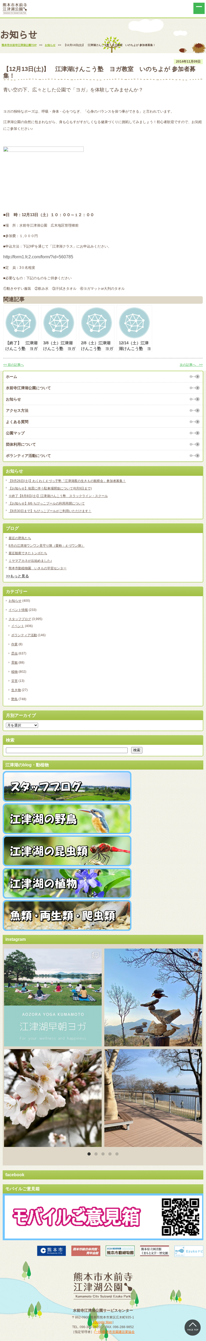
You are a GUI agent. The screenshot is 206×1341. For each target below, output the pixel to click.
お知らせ (13, 399)
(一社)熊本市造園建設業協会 (114, 1332)
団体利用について (21, 444)
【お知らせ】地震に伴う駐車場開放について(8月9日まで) (50, 488)
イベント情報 (18, 610)
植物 (14, 672)
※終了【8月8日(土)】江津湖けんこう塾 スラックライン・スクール (58, 496)
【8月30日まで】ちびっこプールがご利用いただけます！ (50, 511)
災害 (14, 681)
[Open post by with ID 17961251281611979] (53, 997)
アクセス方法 (17, 410)
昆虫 (14, 653)
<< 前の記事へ (13, 365)
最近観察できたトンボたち (28, 553)
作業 (14, 644)
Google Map (103, 1322)
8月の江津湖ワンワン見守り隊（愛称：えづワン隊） (46, 546)
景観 (14, 662)
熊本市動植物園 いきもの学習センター (38, 568)
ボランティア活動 (24, 635)
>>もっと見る (17, 576)
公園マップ (15, 433)
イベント (17, 626)
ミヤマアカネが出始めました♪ (30, 561)
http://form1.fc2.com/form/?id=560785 (38, 257)
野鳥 (14, 699)
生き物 (16, 690)
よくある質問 (17, 422)
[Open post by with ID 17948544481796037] (53, 1098)
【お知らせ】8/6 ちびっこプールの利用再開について (47, 503)
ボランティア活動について (28, 455)
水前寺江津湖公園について (28, 388)
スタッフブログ (20, 619)
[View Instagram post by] (96, 1039)
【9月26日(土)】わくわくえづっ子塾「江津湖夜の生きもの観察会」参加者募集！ (67, 481)
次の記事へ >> (191, 365)
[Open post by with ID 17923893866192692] (153, 997)
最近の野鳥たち (20, 538)
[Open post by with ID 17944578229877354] (153, 1098)
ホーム (11, 376)
